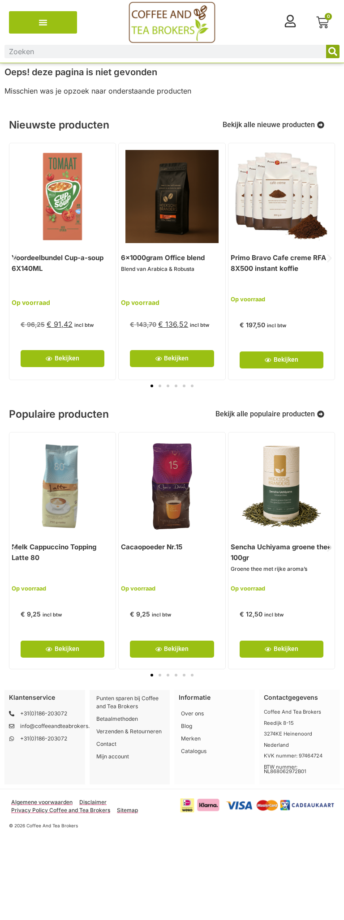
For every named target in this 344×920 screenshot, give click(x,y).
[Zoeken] (333, 51)
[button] (43, 22)
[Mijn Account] (290, 21)
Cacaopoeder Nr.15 (151, 547)
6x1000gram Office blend (163, 257)
